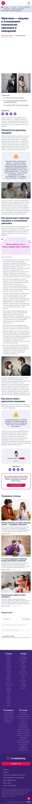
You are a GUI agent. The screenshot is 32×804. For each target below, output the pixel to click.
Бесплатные (23, 712)
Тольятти (23, 684)
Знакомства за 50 (8, 718)
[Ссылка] (17, 630)
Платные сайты (23, 722)
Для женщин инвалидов (23, 740)
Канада (9, 675)
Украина (9, 680)
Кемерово (23, 686)
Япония (9, 705)
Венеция (8, 699)
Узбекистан (9, 688)
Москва (23, 656)
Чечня (8, 694)
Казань (23, 678)
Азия (9, 686)
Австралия (8, 667)
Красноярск (23, 671)
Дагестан (8, 682)
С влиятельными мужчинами (23, 738)
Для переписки (23, 727)
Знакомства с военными (23, 731)
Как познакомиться (24, 7)
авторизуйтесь (25, 619)
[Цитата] (15, 630)
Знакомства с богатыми (23, 729)
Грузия (8, 658)
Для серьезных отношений (23, 716)
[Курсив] (5, 630)
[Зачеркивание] (9, 630)
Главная (5, 7)
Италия (9, 701)
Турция (9, 663)
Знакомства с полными (23, 733)
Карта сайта (7, 783)
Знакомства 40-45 (8, 716)
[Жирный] (3, 630)
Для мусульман (23, 744)
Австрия (9, 669)
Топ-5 (23, 720)
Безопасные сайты (23, 718)
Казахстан (8, 677)
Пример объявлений (23, 749)
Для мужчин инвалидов (23, 742)
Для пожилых (8, 722)
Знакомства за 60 (8, 720)
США (9, 696)
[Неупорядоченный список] (13, 630)
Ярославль (23, 659)
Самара (23, 667)
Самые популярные (23, 714)
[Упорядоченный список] (11, 630)
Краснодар (23, 661)
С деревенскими (23, 726)
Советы (13, 7)
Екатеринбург (23, 680)
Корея (8, 692)
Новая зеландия (9, 684)
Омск (23, 669)
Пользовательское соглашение (13, 777)
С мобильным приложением (23, 747)
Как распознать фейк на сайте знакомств (13, 596)
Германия (8, 661)
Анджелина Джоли (15, 458)
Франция (8, 665)
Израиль (8, 703)
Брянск (23, 677)
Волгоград (23, 665)
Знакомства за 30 (8, 714)
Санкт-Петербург (23, 658)
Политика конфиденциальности (14, 775)
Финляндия (9, 690)
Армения (8, 659)
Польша (9, 656)
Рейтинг (6, 772)
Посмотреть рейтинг (16, 485)
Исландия (8, 671)
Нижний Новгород (23, 673)
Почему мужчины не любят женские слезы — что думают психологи (16, 524)
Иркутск (23, 688)
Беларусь (8, 678)
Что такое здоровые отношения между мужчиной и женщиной (14, 560)
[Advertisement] (16, 57)
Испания (8, 698)
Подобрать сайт (16, 763)
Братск (23, 675)
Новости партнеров (10, 785)
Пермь (23, 682)
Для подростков (9, 712)
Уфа (23, 663)
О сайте (5, 769)
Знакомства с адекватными (23, 735)
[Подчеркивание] (7, 630)
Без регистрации (23, 724)
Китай (8, 673)
